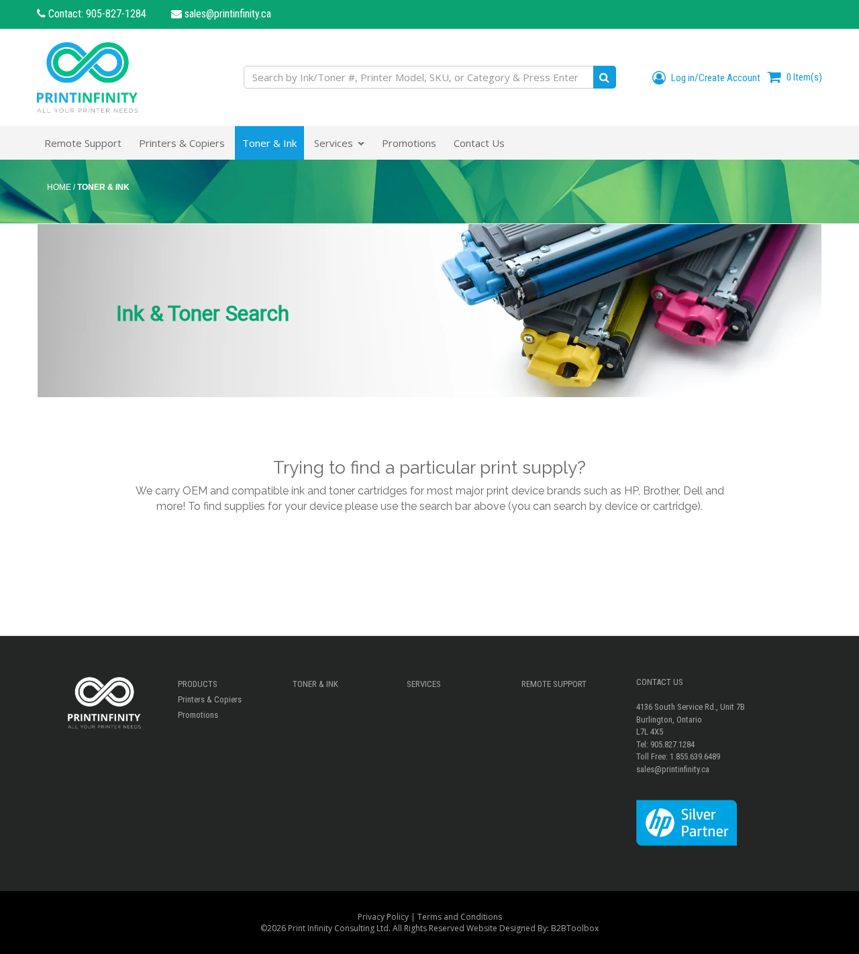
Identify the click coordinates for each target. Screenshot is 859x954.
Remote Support (554, 684)
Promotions (198, 715)
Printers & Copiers (210, 699)
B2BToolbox (575, 928)
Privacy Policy (383, 916)
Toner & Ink (315, 684)
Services (424, 684)
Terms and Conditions (459, 916)
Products (197, 684)
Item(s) (804, 77)
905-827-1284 (116, 13)
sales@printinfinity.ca (226, 13)
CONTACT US (659, 682)
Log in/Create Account (714, 78)
